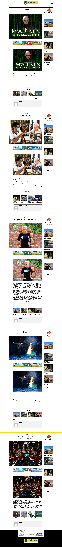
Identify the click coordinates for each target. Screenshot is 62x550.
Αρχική (24, 6)
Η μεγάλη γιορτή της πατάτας (48, 28)
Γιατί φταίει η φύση (23, 202)
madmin (20, 11)
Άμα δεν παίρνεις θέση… (47, 145)
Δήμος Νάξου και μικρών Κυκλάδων (31, 303)
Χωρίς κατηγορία (27, 434)
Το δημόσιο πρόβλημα (31, 202)
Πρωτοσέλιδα (34, 6)
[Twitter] (52, 3)
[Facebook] (51, 3)
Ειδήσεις (38, 6)
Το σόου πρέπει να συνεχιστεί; (37, 98)
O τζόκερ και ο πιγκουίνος (38, 202)
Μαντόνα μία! (46, 51)
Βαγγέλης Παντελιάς (22, 303)
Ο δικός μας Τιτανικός (47, 62)
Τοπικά (30, 6)
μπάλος (25, 408)
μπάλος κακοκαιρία (29, 408)
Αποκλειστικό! (15, 97)
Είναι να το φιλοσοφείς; (31, 97)
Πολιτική (27, 6)
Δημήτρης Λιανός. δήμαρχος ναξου (27, 191)
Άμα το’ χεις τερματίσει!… (24, 97)
